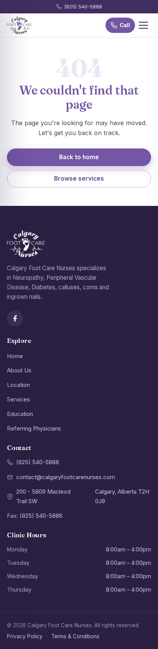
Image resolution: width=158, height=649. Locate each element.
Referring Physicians (34, 428)
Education (20, 413)
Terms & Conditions (75, 636)
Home (15, 356)
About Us (19, 370)
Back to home (79, 157)
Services (18, 399)
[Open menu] (143, 25)
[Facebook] (15, 318)
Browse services (79, 178)
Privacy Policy (25, 636)
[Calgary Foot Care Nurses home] (19, 25)
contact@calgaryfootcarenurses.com (65, 477)
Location (18, 384)
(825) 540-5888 (83, 7)
